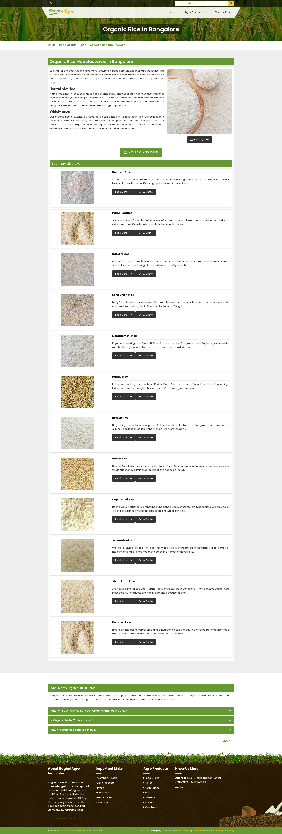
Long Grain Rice (123, 295)
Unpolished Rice (123, 499)
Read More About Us (66, 818)
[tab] (141, 688)
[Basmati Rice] (77, 187)
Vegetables (151, 787)
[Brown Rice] (77, 474)
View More (150, 807)
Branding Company (223, 830)
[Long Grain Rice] (77, 310)
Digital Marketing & (203, 830)
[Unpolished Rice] (77, 514)
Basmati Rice (121, 172)
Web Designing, (184, 830)
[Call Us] (51, 3)
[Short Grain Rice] (77, 596)
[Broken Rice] (77, 433)
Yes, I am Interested (143, 152)
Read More (121, 192)
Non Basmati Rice (124, 336)
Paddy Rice (120, 377)
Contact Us (222, 12)
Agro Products (194, 12)
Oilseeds (149, 797)
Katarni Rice (120, 254)
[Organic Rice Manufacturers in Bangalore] (199, 101)
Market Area (104, 797)
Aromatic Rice (122, 540)
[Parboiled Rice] (77, 228)
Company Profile (107, 778)
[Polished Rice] (77, 637)
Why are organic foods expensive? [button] (73, 730)
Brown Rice (119, 458)
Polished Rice (121, 622)
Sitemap (102, 802)
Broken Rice (120, 418)
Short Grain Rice (123, 581)
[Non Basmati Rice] (77, 351)
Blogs (100, 787)
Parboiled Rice (122, 213)
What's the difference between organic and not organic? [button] (88, 711)
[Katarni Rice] (77, 269)
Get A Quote (201, 139)
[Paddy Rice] (77, 392)
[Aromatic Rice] (77, 555)
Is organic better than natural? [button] (71, 720)
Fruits (147, 792)
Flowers (149, 802)
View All (227, 740)
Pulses (148, 782)
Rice (83, 45)
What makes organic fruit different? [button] (74, 688)
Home (172, 12)
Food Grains (67, 45)
